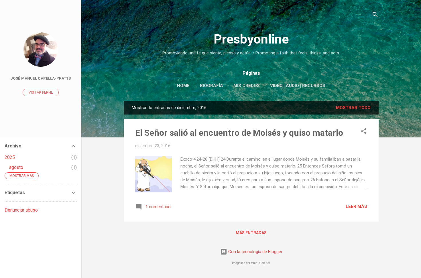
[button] (363, 132)
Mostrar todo (353, 107)
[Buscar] (375, 15)
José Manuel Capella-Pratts (41, 78)
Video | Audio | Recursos (297, 85)
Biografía (211, 85)
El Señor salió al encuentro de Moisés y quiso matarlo (239, 133)
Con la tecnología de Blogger (254, 251)
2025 (10, 157)
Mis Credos (246, 85)
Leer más (356, 206)
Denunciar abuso (21, 210)
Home (183, 85)
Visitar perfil (41, 92)
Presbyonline (251, 39)
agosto (16, 167)
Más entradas (251, 232)
